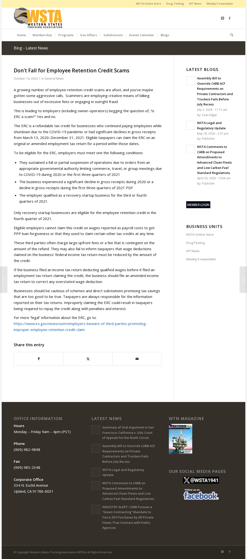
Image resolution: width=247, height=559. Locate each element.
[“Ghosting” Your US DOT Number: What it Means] (3, 279)
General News (53, 78)
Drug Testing (175, 3)
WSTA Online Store (148, 3)
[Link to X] (222, 18)
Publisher (208, 138)
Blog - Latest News (31, 48)
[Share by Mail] (137, 359)
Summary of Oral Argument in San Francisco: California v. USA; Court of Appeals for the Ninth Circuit (128, 432)
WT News (195, 3)
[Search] (230, 35)
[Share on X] (87, 359)
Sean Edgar (209, 115)
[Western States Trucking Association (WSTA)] (38, 18)
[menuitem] (149, 3)
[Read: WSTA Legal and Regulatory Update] (190, 125)
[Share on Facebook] (38, 359)
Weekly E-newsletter (219, 3)
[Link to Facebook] (229, 18)
